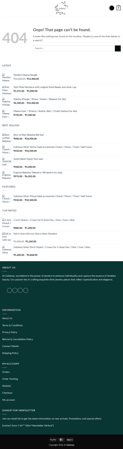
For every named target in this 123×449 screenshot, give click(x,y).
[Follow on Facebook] (9, 290)
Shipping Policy (10, 353)
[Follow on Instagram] (14, 290)
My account (8, 400)
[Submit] (118, 48)
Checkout (7, 393)
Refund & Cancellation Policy (17, 339)
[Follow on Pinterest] (25, 290)
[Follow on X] (20, 290)
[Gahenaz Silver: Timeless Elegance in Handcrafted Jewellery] (61, 8)
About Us (7, 318)
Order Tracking (10, 379)
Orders (6, 372)
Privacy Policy (9, 332)
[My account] (111, 8)
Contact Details (10, 346)
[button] (4, 8)
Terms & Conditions (12, 325)
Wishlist (6, 386)
